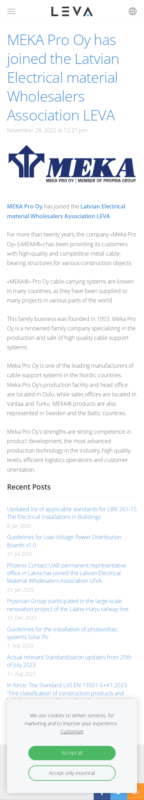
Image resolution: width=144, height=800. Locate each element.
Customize (72, 731)
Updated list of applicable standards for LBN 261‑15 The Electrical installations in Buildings (72, 513)
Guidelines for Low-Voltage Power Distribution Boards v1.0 (64, 541)
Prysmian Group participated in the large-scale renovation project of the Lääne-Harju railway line (68, 604)
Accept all (72, 752)
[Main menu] (11, 11)
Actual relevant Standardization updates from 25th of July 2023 (69, 661)
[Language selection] (132, 11)
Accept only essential (72, 773)
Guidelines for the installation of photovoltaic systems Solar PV (62, 633)
